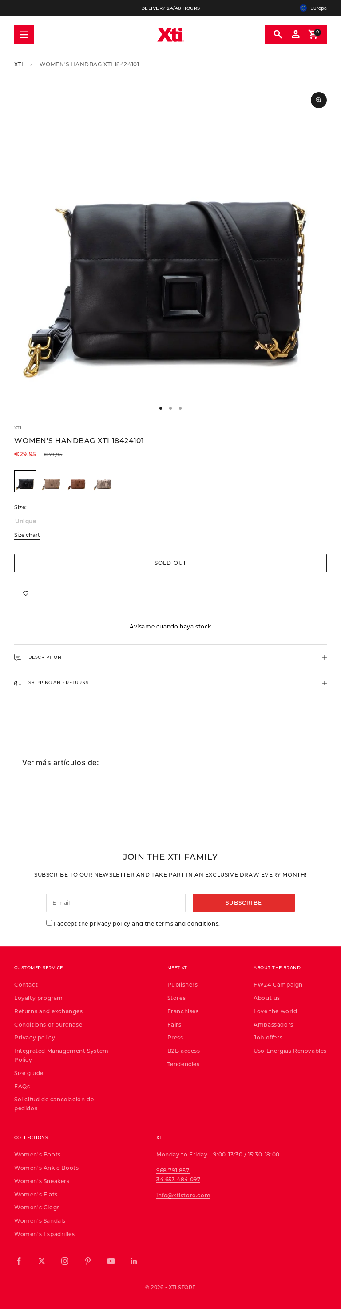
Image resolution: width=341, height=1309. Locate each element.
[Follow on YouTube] (111, 1261)
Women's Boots (37, 1154)
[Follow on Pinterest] (87, 1261)
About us (267, 997)
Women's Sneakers (42, 1180)
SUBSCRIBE (244, 902)
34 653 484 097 (178, 1179)
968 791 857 (173, 1170)
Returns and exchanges (48, 1011)
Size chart (27, 534)
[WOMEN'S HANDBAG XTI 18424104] (102, 481)
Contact (26, 984)
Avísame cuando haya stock (170, 626)
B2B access (183, 1050)
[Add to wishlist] (25, 593)
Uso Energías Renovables (290, 1050)
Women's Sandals (40, 1220)
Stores (176, 997)
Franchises (183, 1011)
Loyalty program (38, 997)
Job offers (268, 1037)
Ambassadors (273, 1024)
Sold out (171, 562)
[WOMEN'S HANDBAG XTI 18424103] (77, 481)
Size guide (29, 1072)
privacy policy (110, 923)
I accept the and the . (137, 923)
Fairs (174, 1024)
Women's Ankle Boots (46, 1167)
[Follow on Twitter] (41, 1261)
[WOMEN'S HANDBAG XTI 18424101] (26, 481)
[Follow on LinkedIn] (134, 1261)
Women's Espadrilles (44, 1233)
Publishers (182, 984)
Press (175, 1037)
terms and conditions (187, 923)
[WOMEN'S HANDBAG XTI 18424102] (51, 481)
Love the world (275, 1011)
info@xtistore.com (183, 1195)
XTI (19, 64)
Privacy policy (34, 1037)
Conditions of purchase (48, 1024)
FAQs (22, 1086)
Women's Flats (36, 1194)
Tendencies (183, 1063)
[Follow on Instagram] (64, 1261)
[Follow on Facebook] (18, 1261)
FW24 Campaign (278, 984)
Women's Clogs (37, 1207)
